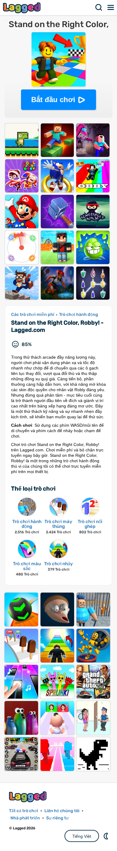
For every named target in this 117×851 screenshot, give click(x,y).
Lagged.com (28, 796)
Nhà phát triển (25, 818)
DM (106, 836)
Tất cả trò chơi (23, 810)
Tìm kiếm (99, 7)
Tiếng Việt (81, 836)
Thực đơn (111, 7)
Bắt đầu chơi (53, 99)
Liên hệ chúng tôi (62, 810)
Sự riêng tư (57, 818)
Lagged (22, 7)
